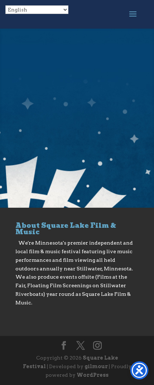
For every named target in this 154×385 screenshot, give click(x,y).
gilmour (96, 366)
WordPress (93, 375)
